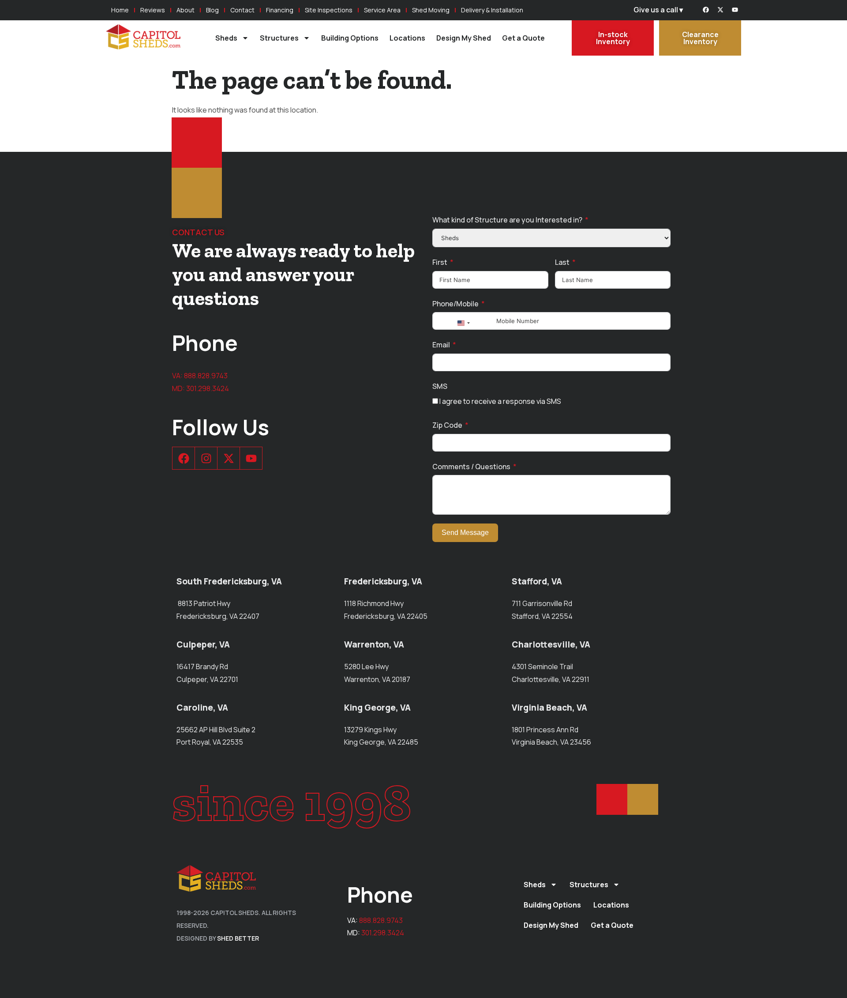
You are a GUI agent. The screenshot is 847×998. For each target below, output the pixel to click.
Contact (242, 10)
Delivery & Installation (492, 10)
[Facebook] (706, 10)
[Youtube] (735, 10)
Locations (407, 38)
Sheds (226, 38)
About (185, 10)
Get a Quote (523, 38)
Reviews (152, 10)
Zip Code (447, 425)
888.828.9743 (206, 375)
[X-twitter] (720, 10)
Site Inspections (328, 10)
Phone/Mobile (455, 304)
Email (441, 345)
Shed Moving (431, 10)
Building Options (350, 38)
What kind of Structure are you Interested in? (507, 220)
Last (562, 262)
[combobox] (463, 323)
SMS (439, 386)
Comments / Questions (471, 466)
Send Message (465, 532)
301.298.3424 (207, 388)
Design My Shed (463, 38)
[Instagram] (206, 458)
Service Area (382, 10)
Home (120, 10)
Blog (212, 10)
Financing (279, 10)
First (439, 262)
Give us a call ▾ (658, 10)
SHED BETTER (238, 938)
